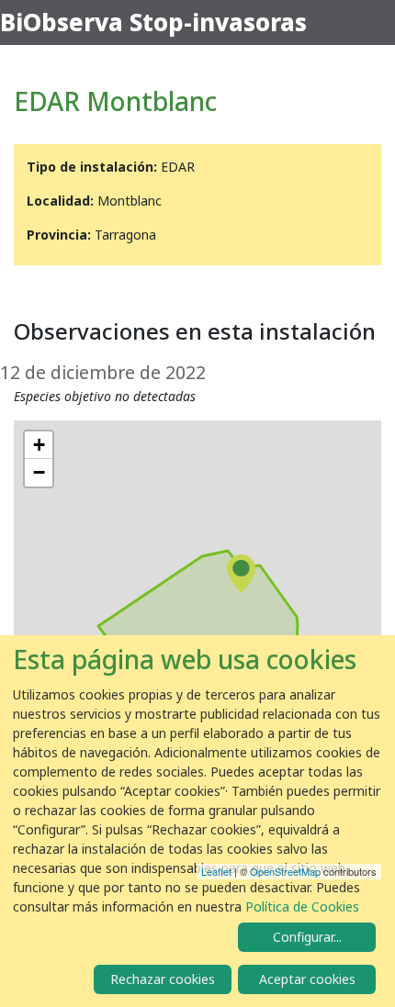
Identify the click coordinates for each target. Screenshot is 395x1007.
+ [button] (39, 444)
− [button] (39, 472)
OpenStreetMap (285, 871)
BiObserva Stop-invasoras (153, 22)
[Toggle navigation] (369, 23)
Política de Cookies (302, 906)
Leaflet (216, 871)
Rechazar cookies (162, 979)
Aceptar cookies (307, 979)
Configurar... (307, 936)
